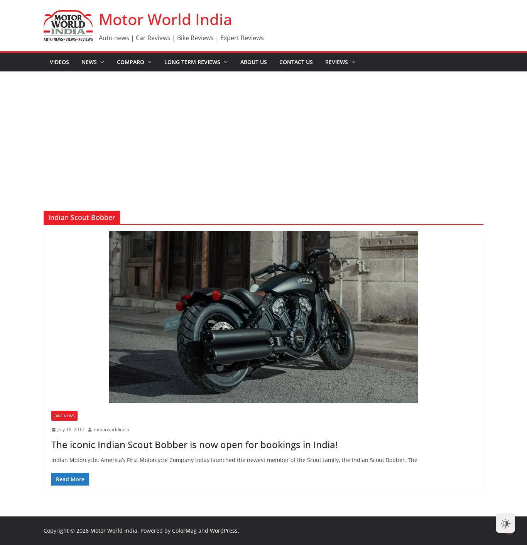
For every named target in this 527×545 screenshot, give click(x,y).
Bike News (64, 415)
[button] (101, 62)
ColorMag (184, 530)
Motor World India (165, 19)
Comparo (130, 62)
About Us (253, 62)
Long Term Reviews (192, 62)
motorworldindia (111, 429)
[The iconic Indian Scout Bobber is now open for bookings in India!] (263, 317)
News (89, 62)
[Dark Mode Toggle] (505, 523)
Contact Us (296, 62)
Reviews (336, 62)
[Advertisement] (263, 130)
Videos (59, 62)
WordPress (224, 530)
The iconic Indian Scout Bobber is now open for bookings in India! (194, 444)
